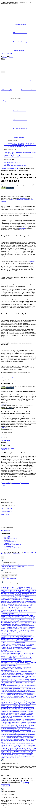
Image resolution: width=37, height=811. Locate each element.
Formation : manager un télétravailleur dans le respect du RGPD (18, 719)
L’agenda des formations (29, 145)
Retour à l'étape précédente (8, 568)
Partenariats (7, 540)
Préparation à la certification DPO (22, 658)
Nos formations (8, 143)
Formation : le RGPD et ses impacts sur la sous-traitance (18, 623)
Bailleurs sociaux (20, 152)
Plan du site (7, 549)
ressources (22, 228)
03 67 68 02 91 (7, 448)
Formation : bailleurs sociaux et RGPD (17, 627)
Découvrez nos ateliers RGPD (21, 143)
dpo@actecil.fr (5, 786)
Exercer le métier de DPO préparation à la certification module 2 (15, 664)
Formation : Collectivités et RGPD (10, 615)
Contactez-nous (5, 514)
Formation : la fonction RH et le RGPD (11, 673)
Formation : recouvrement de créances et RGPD (14, 644)
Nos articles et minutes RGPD (12, 162)
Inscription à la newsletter (8, 486)
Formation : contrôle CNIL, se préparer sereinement (15, 648)
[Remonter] (1, 809)
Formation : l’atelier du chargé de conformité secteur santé (16, 635)
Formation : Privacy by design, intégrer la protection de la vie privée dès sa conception (18, 601)
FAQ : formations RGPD (11, 538)
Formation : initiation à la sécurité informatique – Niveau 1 (18, 627)
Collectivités (28, 152)
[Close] (2, 557)
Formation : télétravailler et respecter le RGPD (14, 678)
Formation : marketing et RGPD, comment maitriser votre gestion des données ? (18, 595)
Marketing (7, 152)
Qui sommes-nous (18, 165)
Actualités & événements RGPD (9, 168)
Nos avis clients (8, 165)
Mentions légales (8, 543)
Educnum (22, 198)
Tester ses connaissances (26, 157)
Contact (25, 165)
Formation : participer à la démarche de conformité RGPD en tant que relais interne (17, 600)
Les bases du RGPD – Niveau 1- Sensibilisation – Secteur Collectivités (18, 617)
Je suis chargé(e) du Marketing (22, 654)
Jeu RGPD (19, 145)
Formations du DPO (6, 658)
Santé (13, 152)
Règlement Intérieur (9, 546)
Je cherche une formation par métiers (11, 651)
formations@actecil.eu (7, 511)
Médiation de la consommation (12, 544)
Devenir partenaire (6, 530)
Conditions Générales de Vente (12, 547)
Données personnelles (10, 541)
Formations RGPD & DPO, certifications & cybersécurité (18, 552)
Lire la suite (4, 404)
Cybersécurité (16, 153)
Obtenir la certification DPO (11, 157)
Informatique (14, 671)
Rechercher (4, 577)
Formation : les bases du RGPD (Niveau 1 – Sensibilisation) (17, 587)
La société (7, 537)
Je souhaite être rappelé (12, 608)
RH (11, 152)
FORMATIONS (5, 440)
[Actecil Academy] (5, 14)
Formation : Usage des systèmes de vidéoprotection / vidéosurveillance (17, 615)
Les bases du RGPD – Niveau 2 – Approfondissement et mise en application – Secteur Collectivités (18, 619)
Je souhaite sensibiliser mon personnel (11, 585)
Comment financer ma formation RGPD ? (15, 146)
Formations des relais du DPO (9, 659)
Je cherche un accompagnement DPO (11, 653)
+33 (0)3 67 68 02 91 (6, 508)
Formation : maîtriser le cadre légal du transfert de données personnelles (18, 621)
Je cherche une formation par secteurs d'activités (14, 610)
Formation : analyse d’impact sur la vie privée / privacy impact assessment (17, 629)
